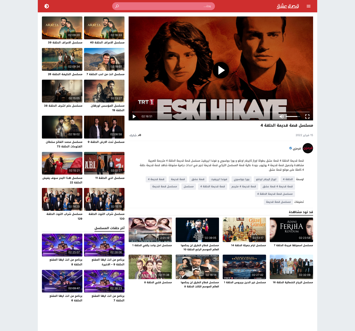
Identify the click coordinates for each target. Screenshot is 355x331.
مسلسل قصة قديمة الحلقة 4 (275, 194)
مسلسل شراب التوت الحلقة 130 (106, 216)
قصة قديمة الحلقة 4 (212, 186)
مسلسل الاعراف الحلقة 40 (107, 42)
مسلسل (189, 186)
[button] (117, 6)
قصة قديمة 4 (156, 179)
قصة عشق (197, 179)
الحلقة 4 (288, 179)
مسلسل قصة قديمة (164, 186)
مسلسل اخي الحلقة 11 (109, 178)
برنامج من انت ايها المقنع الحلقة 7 (108, 298)
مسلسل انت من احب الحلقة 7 (105, 74)
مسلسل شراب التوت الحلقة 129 (64, 216)
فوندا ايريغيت (219, 179)
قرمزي (297, 149)
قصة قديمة (178, 179)
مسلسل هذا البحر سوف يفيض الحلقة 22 (62, 180)
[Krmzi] (308, 152)
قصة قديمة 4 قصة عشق (278, 186)
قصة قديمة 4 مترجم (244, 186)
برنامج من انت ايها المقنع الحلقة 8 (66, 262)
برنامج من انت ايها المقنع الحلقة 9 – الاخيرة (108, 262)
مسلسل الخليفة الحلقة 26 (65, 74)
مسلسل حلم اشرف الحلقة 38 (63, 105)
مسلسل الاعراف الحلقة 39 (65, 42)
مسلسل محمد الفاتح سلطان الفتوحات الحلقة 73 (64, 144)
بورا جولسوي (241, 179)
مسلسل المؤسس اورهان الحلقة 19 (107, 108)
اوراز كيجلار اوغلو (266, 179)
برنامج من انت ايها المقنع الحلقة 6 (66, 298)
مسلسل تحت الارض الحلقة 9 (106, 142)
